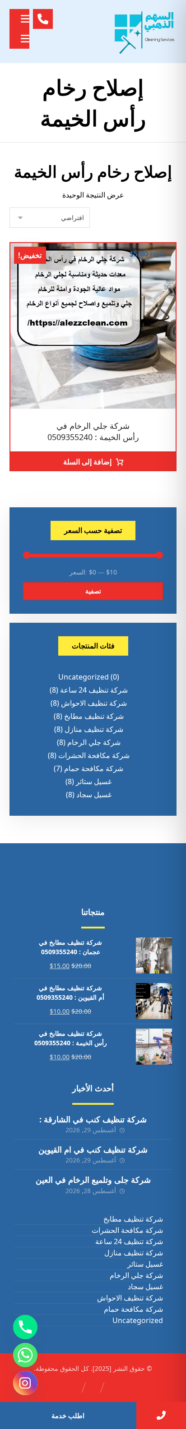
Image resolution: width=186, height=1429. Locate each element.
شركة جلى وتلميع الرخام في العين (93, 1179)
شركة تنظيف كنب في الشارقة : (93, 1119)
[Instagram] (25, 1383)
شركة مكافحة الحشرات (94, 755)
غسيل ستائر (94, 781)
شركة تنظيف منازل (94, 729)
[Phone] (25, 1327)
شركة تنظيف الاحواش (94, 703)
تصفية (93, 591)
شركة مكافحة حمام (93, 768)
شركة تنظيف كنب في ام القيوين (93, 1149)
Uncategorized (83, 677)
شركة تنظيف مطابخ (94, 716)
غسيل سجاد (94, 795)
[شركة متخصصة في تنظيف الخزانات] (145, 31)
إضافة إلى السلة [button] (87, 462)
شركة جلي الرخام (94, 742)
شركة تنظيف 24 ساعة (94, 690)
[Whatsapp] (25, 1355)
